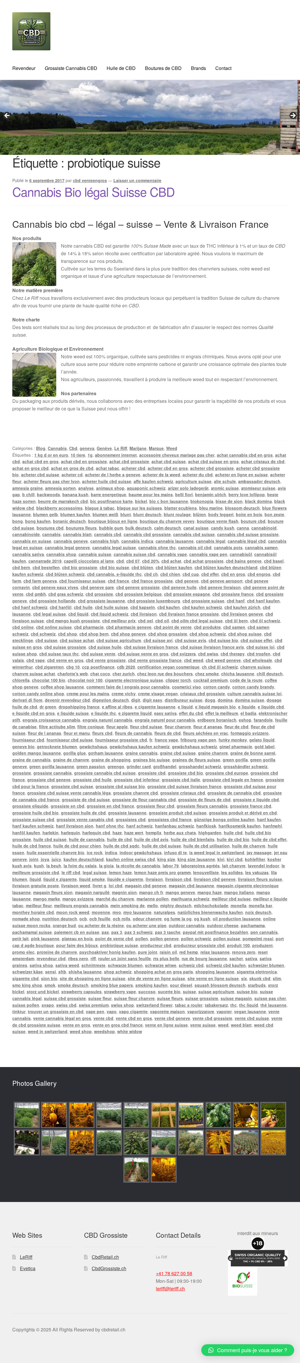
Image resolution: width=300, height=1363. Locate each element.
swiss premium (94, 1005)
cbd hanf (236, 601)
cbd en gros (233, 574)
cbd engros (259, 574)
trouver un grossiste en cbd (55, 1011)
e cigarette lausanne (155, 707)
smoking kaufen (151, 985)
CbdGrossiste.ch (109, 1268)
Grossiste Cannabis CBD (71, 68)
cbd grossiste (99, 594)
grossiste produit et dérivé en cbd (243, 813)
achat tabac (107, 468)
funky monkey (233, 740)
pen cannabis (264, 932)
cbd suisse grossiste (65, 647)
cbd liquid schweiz (109, 614)
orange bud (64, 925)
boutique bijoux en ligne (112, 521)
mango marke (46, 899)
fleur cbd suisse (146, 727)
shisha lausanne (85, 972)
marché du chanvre (115, 899)
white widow (129, 1031)
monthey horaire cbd (33, 912)
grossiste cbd (152, 773)
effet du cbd (191, 713)
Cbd (73, 448)
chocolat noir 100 (85, 680)
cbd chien (170, 574)
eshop (245, 720)
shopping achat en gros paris (163, 972)
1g (90, 455)
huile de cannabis (87, 839)
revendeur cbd (51, 958)
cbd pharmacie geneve (128, 627)
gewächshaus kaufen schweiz (140, 746)
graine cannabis (141, 753)
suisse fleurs (170, 998)
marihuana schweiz (190, 899)
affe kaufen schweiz (153, 481)
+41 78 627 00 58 (174, 1273)
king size (166, 859)
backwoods (48, 494)
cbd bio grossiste (79, 567)
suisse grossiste (201, 998)
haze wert (133, 832)
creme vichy (124, 693)
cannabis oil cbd (195, 547)
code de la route (246, 680)
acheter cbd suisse (40, 474)
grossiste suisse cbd (33, 819)
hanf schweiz (139, 826)
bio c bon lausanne (168, 501)
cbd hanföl (60, 607)
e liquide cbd (271, 707)
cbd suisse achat (77, 640)
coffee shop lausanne (62, 687)
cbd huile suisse (111, 607)
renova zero (243, 952)
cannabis (51, 534)
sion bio (49, 978)
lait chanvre (234, 866)
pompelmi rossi (258, 938)
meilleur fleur (39, 905)
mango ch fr (151, 892)
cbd (120, 561)
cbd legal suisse (49, 614)
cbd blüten (142, 567)
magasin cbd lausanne (191, 885)
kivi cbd (235, 859)
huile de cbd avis (151, 839)
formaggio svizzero (250, 733)
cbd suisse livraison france (151, 647)
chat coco (100, 674)
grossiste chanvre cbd (135, 793)
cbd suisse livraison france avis (212, 647)
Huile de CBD (121, 68)
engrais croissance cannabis (51, 720)
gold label (265, 746)
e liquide (246, 707)
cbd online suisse (54, 627)
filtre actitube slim (57, 727)
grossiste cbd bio (185, 773)
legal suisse (95, 872)
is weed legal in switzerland (216, 852)
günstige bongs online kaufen (224, 819)
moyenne (101, 912)
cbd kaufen (168, 607)
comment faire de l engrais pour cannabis (128, 687)
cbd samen (234, 627)
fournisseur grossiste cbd (121, 740)
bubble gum (111, 528)
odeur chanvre (147, 919)
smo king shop (27, 985)
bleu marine (211, 508)
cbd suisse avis (190, 640)
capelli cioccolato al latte (89, 561)
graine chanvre (213, 753)
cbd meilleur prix (119, 621)
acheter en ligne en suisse (241, 474)
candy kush (222, 528)
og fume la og (178, 919)
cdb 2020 (126, 667)
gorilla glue (74, 753)
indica (111, 852)
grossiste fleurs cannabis (202, 806)
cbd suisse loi (260, 647)
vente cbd (103, 1018)
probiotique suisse (119, 945)
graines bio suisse (151, 760)
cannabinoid (264, 528)
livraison (154, 879)
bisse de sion (229, 501)
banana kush (75, 494)
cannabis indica (137, 541)
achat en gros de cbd (72, 468)
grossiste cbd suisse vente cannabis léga (69, 793)
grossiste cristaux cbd (182, 793)
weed (223, 1025)
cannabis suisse (95, 554)
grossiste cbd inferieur (136, 779)
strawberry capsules (81, 991)
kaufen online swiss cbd (130, 859)
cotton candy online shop (38, 693)
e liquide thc (103, 713)
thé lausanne (273, 1005)
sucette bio (169, 991)
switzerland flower (154, 1005)
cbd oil (162, 621)
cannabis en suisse (31, 541)
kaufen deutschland (84, 859)
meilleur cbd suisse (231, 899)
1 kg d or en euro (51, 455)
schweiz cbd (191, 965)
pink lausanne (45, 938)
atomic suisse (225, 488)
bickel (141, 501)
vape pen (95, 1011)
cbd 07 (133, 561)
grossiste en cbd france (110, 806)
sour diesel (181, 985)
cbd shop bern (94, 634)
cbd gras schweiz (65, 594)
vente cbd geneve (172, 1018)
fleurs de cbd (167, 733)
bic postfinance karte (111, 501)
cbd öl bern (236, 621)
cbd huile (83, 607)
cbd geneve (187, 581)
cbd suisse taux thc (59, 654)
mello (152, 905)
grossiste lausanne (127, 813)
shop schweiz (118, 972)
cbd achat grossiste (204, 561)
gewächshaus (93, 746)
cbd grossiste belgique (138, 594)
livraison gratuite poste (35, 885)
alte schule (225, 481)
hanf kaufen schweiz (33, 826)
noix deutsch (258, 912)
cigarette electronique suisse (134, 680)
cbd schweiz (43, 634)
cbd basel (274, 561)
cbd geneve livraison (220, 587)
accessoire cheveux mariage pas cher (176, 455)
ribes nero (78, 958)
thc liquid (248, 1005)
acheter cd (72, 474)
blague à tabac (100, 508)
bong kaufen (38, 521)
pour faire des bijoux (77, 945)
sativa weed (67, 965)
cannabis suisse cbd (134, 554)
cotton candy (216, 687)
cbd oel (145, 621)
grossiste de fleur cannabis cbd (144, 799)
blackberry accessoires (59, 508)
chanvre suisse (255, 667)
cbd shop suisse (245, 634)
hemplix (153, 832)
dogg (210, 700)
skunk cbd (259, 978)
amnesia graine (27, 488)
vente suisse (203, 1025)
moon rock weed (72, 912)
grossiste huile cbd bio (35, 813)
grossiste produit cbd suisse (178, 813)
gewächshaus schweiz (194, 746)
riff (93, 958)
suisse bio (247, 991)
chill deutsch (270, 674)
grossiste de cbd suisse (86, 799)
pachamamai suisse (32, 932)
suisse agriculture (216, 991)
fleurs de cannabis (133, 733)
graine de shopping (111, 760)
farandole (263, 720)
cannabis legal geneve (67, 547)
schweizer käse (27, 972)
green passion (90, 766)
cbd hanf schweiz (29, 607)
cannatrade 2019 (45, 561)
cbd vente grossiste (106, 660)
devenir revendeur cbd (67, 700)
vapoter (224, 1011)
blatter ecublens (180, 508)
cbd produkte (207, 627)
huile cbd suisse (50, 839)
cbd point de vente (173, 627)
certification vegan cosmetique (168, 667)
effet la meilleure (221, 713)
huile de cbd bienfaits (192, 839)
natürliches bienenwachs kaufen (210, 912)
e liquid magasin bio (215, 707)
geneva (87, 448)
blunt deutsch (147, 514)
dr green (48, 707)
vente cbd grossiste (212, 1018)
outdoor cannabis (186, 925)
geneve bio (23, 746)
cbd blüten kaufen (174, 567)
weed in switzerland (47, 1031)
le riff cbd (71, 872)
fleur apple (117, 727)
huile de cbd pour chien (77, 846)
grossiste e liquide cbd (256, 799)
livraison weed (75, 885)
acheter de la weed (161, 474)
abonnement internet (116, 455)
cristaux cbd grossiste (202, 693)
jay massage (259, 852)
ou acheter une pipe (146, 925)
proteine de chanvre (57, 952)
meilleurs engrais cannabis (81, 905)
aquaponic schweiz (146, 488)
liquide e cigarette (125, 879)
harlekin (50, 832)
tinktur (18, 1011)
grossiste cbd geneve (49, 779)
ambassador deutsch (259, 481)
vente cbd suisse (252, 1018)
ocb (83, 919)
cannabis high (104, 541)
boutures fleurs (81, 528)
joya (45, 859)
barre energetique (108, 494)
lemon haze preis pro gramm (162, 872)
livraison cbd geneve (215, 879)
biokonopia (201, 501)
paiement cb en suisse (76, 932)
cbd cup (191, 574)
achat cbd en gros (40, 461)
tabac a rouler (188, 1005)
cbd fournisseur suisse (82, 581)
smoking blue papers (112, 985)
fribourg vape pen (198, 740)
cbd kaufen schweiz (202, 607)
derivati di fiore (27, 700)
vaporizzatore (200, 1011)
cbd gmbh (36, 594)
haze (117, 832)
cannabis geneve (71, 541)
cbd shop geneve (128, 634)
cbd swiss (208, 654)
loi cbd (115, 885)
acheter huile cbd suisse (106, 481)
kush (39, 866)
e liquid (185, 707)
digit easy (152, 700)
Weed (171, 448)
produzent (262, 945)
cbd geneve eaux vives (55, 587)
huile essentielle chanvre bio (55, 852)
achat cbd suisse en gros (213, 461)
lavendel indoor (263, 866)
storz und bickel (43, 991)
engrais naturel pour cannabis (165, 720)
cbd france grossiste (152, 581)
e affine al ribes (117, 707)
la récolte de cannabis (138, 866)
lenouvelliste (206, 872)
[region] (150, 117)
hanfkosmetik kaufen (240, 826)
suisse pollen (25, 1005)
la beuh (53, 866)
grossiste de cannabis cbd (234, 793)
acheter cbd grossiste (212, 468)
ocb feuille (99, 919)
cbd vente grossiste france (155, 660)
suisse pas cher (270, 998)
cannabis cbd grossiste (147, 534)
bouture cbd (253, 521)
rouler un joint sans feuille (124, 958)
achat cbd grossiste (129, 461)
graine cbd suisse (178, 753)
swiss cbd (66, 1005)
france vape (166, 740)
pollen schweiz (196, 938)
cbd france (118, 581)
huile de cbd (119, 839)
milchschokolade (211, 905)
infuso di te (175, 852)
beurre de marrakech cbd (63, 501)
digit (135, 700)
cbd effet (210, 574)
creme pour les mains (88, 693)
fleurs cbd (102, 733)
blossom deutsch (242, 508)
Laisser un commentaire (137, 180)
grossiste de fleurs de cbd (204, 799)
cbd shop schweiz (208, 634)
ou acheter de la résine (101, 925)
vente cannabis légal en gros (62, 1018)
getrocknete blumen (57, 746)
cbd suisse (46, 640)
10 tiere (78, 455)
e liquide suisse (73, 713)
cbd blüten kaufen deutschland (226, 567)
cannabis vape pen (208, 554)
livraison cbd (178, 879)
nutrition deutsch (59, 919)
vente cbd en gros (134, 1018)
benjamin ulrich (210, 494)
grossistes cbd (131, 819)
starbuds (257, 985)
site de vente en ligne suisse (156, 978)
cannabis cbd (107, 534)
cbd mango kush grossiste (73, 621)
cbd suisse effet (256, 640)
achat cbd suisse (168, 461)
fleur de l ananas (44, 733)
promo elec (23, 952)
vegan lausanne (250, 1011)
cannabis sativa (28, 554)
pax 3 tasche (167, 932)
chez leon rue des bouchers (165, 674)
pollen (141, 938)
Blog (40, 448)
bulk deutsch (138, 528)
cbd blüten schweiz (65, 574)
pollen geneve (164, 938)
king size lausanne (196, 859)
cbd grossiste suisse (203, 601)
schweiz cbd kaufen (226, 965)
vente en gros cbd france (118, 1025)
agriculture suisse (193, 481)
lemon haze (120, 872)
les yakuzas (257, 872)
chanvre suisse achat (33, 674)
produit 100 (238, 945)
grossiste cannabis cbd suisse (105, 773)
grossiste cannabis (52, 773)
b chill (28, 494)
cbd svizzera (183, 654)
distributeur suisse (183, 700)
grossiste (21, 773)
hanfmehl (272, 826)
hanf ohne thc (110, 826)
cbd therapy (233, 654)
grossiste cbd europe (226, 773)
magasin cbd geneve (145, 885)
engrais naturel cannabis (107, 720)
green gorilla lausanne (51, 766)
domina (225, 700)
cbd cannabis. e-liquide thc (114, 574)
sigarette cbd (25, 978)
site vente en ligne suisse (213, 978)
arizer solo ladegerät (188, 488)
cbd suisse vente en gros (143, 654)
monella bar (260, 905)
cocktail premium (210, 680)
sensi (50, 972)
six (244, 978)
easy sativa (165, 713)
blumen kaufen (75, 514)
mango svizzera (77, 899)
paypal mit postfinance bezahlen (215, 932)
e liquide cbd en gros (33, 713)
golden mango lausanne (36, 753)
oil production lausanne (237, 919)
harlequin (70, 832)
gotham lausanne (105, 753)
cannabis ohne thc (157, 547)
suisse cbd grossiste (65, 998)
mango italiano (239, 892)
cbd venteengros (90, 180)
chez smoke (207, 674)
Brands (198, 68)
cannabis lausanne (175, 541)
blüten (199, 514)
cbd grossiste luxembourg (153, 601)
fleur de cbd (236, 727)
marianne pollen (153, 899)
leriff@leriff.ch (170, 1288)
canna (243, 528)
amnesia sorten (60, 488)
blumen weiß (105, 514)
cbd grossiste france (233, 594)
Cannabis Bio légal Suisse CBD (93, 191)
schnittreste (93, 965)
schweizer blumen (266, 965)
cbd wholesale (257, 660)
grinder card (139, 766)
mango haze (209, 892)
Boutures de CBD (163, 68)
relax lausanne (215, 952)
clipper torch (178, 680)
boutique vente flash (217, 521)
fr (150, 740)
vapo (112, 1011)
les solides (232, 872)
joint (33, 859)
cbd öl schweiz (265, 621)
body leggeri (220, 514)
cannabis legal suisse (114, 547)
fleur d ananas (207, 727)
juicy (56, 859)
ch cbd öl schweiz (220, 667)
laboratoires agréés (200, 866)
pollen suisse (226, 938)
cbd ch (151, 574)
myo (116, 912)
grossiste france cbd (250, 806)
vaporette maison (167, 1011)
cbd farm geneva (40, 581)
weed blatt (241, 1025)
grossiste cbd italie (181, 779)
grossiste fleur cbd (155, 806)
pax (105, 932)
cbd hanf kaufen (263, 601)
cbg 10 (73, 667)
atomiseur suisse (258, 488)
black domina (258, 501)
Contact (223, 68)
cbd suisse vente (98, 654)
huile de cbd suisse (161, 846)
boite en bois (249, 514)
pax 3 (116, 932)
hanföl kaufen (26, 832)
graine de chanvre (71, 760)
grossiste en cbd (67, 806)
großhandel (164, 766)
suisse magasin (236, 998)
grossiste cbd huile (92, 779)
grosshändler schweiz (245, 766)
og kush (202, 919)
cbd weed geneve (223, 660)
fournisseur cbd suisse (70, 740)
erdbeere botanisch (216, 720)
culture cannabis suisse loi (254, 693)
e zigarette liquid (135, 713)
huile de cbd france (31, 846)
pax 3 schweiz (139, 932)
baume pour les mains (151, 494)
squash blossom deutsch (220, 985)
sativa (251, 958)
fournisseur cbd (28, 740)
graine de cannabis (31, 760)
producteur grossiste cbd (199, 945)
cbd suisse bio (223, 640)
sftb (62, 972)
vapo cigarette (133, 1011)
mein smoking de (127, 905)
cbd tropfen (258, 654)
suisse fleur (100, 998)
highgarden (209, 832)
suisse (189, 991)
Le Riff (120, 448)
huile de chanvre (248, 846)
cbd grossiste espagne (187, 594)
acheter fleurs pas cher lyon (52, 481)
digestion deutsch (110, 700)
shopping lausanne (214, 972)
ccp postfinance (98, 667)
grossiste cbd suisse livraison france (184, 786)
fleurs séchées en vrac (205, 733)
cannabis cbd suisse (194, 534)
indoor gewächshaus (141, 852)
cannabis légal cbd (247, 541)
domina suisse (249, 700)
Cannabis (57, 448)
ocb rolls (121, 919)
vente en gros (76, 1025)
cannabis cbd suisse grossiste (248, 534)
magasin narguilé (92, 892)
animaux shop (110, 488)
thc (233, 1005)
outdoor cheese (222, 925)
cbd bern (21, 567)
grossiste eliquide (30, 806)
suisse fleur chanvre (134, 998)
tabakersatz (216, 1005)
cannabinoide (26, 534)
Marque (156, 448)
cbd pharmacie (89, 627)
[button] (247, 1350)
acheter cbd (133, 468)
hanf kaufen (269, 819)
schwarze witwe (160, 965)
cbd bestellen (46, 567)
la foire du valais (80, 866)
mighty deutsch (176, 905)
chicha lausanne (237, 674)
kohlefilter (255, 859)
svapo (48, 1005)
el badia (248, 713)
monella (238, 905)
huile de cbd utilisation (206, 846)
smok (50, 985)
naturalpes (164, 912)
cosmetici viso (186, 687)
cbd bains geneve (244, 561)
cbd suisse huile (105, 647)
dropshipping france (79, 707)
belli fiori (184, 494)
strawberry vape (120, 991)
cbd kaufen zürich (242, 607)
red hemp (188, 952)
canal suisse (196, 528)
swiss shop (122, 1005)
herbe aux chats (180, 832)
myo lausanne (137, 912)
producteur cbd (155, 945)
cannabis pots (228, 547)
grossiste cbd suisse (72, 786)
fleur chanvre (178, 727)
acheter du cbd (198, 474)
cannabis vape (172, 554)
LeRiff (26, 1257)
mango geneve (180, 892)
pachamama (253, 925)
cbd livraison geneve (242, 614)
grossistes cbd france (170, 819)
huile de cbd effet (269, 839)
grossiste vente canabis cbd (85, 819)
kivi (220, 859)
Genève (104, 448)
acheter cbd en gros (168, 468)
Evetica (27, 1268)
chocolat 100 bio (48, 680)
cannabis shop (61, 554)
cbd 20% (150, 561)
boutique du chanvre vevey (167, 521)
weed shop (81, 1031)
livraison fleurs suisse (260, 879)
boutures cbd (50, 528)
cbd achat (171, 561)
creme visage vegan (158, 693)
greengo (116, 766)
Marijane (137, 448)
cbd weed (193, 660)
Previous (7, 116)
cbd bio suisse (114, 567)
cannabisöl (241, 554)
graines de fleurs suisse (196, 760)
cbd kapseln (142, 607)
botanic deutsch (69, 521)
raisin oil (168, 952)
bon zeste (274, 514)
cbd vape (35, 660)
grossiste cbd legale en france (232, 779)
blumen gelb (45, 514)
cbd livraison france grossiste (189, 614)
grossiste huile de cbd (83, 813)
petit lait (20, 938)
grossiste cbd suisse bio (120, 786)
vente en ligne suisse (166, 1025)
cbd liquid (78, 614)
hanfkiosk (206, 826)
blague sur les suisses (139, 508)
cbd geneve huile (179, 587)
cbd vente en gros (65, 660)
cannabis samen (261, 547)
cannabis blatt (77, 534)
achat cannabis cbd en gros (245, 455)
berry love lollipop (247, 494)
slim (277, 978)
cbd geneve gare (97, 587)
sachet (236, 958)
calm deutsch (167, 528)
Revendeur (23, 68)
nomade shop (26, 919)
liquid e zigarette (60, 879)
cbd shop (67, 634)
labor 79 (171, 866)
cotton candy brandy (253, 687)
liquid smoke (92, 879)
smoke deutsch (73, 985)
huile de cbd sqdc (121, 846)
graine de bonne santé (252, 753)
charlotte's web (72, 674)
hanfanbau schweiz (174, 826)
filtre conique (90, 727)
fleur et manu (77, 733)
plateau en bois (77, 938)
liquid (35, 879)
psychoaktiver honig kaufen (107, 952)
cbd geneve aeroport (222, 581)
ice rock (95, 852)
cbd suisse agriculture (118, 640)
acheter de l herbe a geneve (112, 474)
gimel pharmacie (235, 746)
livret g (99, 885)
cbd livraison (144, 614)
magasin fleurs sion (53, 892)
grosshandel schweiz (200, 766)
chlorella (21, 680)
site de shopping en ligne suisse (92, 978)
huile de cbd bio (233, 839)
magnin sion (124, 892)
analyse (86, 488)
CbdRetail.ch (105, 1257)
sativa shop (41, 965)
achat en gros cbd (30, 468)
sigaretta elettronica (257, 972)
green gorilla (235, 760)
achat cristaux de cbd (262, 461)
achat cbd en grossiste (84, 461)
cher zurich (123, 674)
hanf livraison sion (74, 826)
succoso (147, 991)
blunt (125, 514)
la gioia (106, 866)
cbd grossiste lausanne (101, 601)
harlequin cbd (96, 832)
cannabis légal (210, 541)
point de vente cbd (114, 938)
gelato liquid (262, 740)
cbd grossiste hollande (52, 601)
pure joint (147, 952)
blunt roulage (177, 514)
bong (17, 521)
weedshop (104, 1031)
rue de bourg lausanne (204, 958)
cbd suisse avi (158, 640)
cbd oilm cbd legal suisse (197, 621)
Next (292, 116)
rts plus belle (166, 958)
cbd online (23, 627)
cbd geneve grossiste (138, 587)
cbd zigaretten (49, 667)
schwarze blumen (125, 965)
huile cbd (233, 832)
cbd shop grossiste (167, 634)
